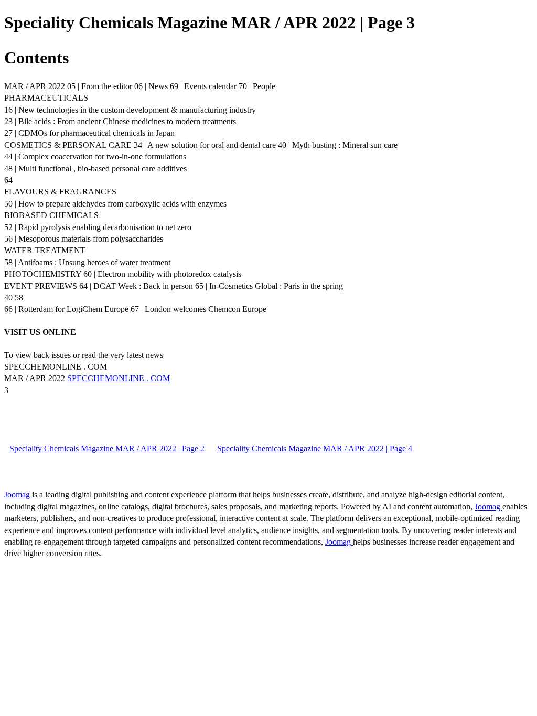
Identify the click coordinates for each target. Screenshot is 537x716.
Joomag (18, 494)
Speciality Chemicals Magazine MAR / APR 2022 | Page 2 (107, 448)
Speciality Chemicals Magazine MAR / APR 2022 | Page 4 (314, 448)
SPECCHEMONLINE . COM (118, 378)
